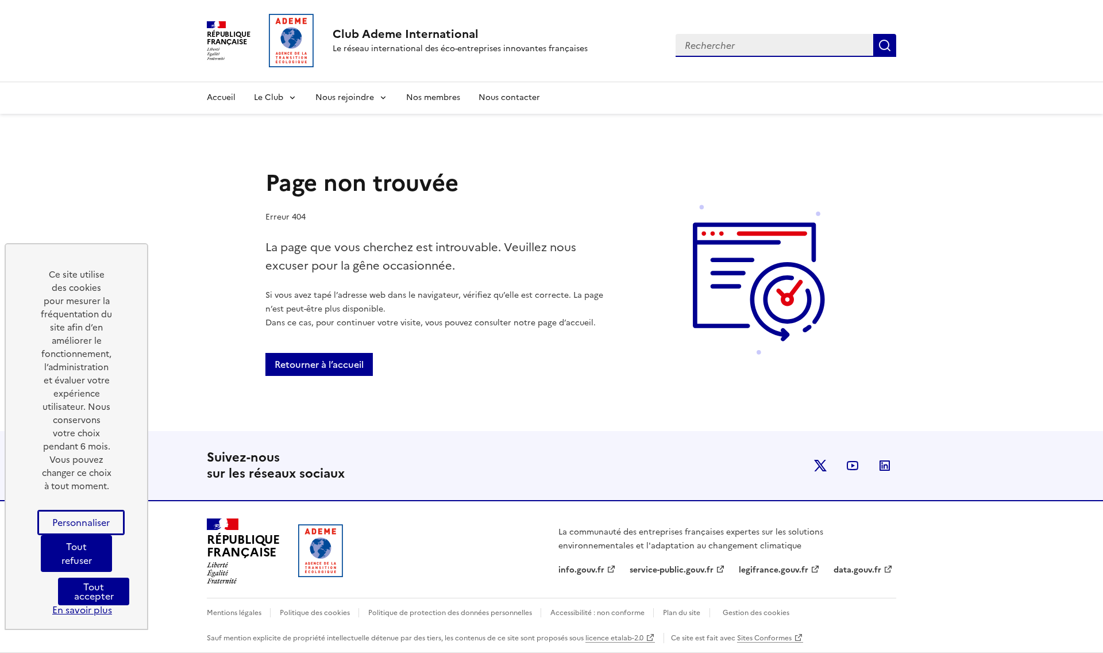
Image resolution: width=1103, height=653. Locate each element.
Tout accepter (94, 591)
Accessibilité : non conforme (598, 613)
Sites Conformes (764, 638)
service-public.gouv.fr (672, 570)
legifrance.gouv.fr (773, 570)
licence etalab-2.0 (614, 638)
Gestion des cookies (756, 613)
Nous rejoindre (344, 97)
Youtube (852, 465)
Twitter (820, 465)
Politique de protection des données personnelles (451, 613)
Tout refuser (76, 553)
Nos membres (433, 97)
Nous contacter (509, 97)
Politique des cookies (316, 613)
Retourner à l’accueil (319, 364)
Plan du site (681, 613)
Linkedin (884, 465)
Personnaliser (81, 522)
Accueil (221, 97)
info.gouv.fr (581, 570)
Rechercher (884, 45)
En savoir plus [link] (82, 610)
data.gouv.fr (857, 570)
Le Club (268, 97)
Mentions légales (235, 613)
